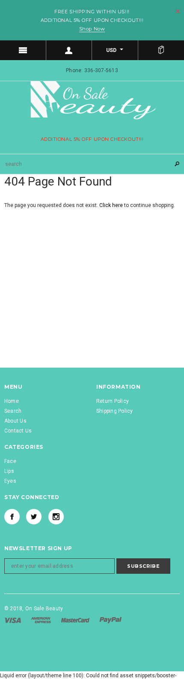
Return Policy (112, 401)
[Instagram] (56, 516)
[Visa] (13, 620)
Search (12, 411)
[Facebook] (12, 516)
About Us (15, 421)
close (178, 11)
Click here (111, 205)
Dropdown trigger (69, 50)
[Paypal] (110, 620)
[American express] (41, 620)
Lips (9, 471)
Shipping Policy (114, 411)
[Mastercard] (76, 620)
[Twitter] (34, 516)
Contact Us (18, 431)
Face (10, 461)
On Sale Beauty (44, 609)
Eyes (10, 481)
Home (11, 401)
